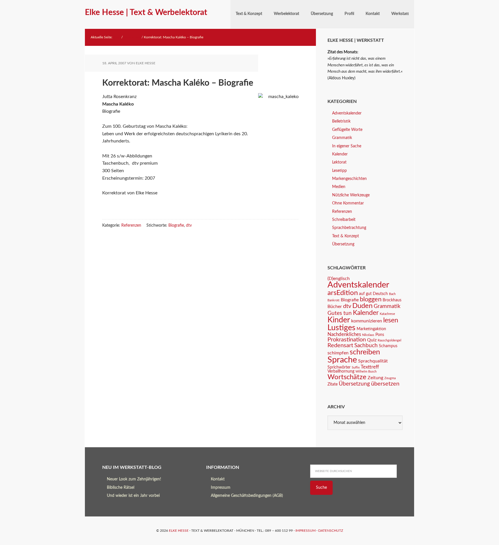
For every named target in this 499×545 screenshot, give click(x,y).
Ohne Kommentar (348, 203)
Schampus (388, 346)
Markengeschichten (349, 179)
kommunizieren (366, 321)
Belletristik (341, 121)
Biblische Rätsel (120, 488)
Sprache (342, 360)
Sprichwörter (339, 367)
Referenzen (131, 225)
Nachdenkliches (344, 334)
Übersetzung (343, 244)
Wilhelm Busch (366, 371)
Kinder (338, 320)
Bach (392, 294)
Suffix (356, 367)
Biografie (176, 225)
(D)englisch (338, 278)
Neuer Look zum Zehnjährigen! (134, 479)
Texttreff (370, 366)
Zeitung (375, 377)
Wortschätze (346, 377)
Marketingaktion (371, 329)
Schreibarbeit (343, 220)
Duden (362, 305)
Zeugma (390, 378)
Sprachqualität (373, 361)
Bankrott (333, 300)
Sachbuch (366, 345)
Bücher (334, 306)
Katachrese (387, 313)
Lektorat (339, 162)
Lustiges (341, 328)
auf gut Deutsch (373, 294)
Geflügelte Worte (347, 130)
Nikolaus (368, 335)
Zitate (332, 384)
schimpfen (338, 353)
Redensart (340, 345)
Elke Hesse (179, 530)
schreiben (365, 352)
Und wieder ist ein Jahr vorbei (133, 496)
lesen (390, 320)
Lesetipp (339, 171)
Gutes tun (339, 313)
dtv (189, 225)
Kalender (340, 154)
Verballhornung (340, 371)
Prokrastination (346, 340)
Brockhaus (392, 300)
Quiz (372, 340)
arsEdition (342, 292)
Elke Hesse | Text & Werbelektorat (146, 12)
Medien (338, 187)
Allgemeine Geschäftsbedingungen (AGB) (247, 496)
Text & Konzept (345, 236)
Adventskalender (347, 113)
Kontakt (218, 479)
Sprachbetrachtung (349, 228)
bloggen (370, 299)
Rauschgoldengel (389, 340)
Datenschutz (330, 530)
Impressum (220, 488)
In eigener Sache (346, 146)
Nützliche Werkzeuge (351, 195)
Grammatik (342, 138)
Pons (379, 335)
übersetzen (385, 384)
